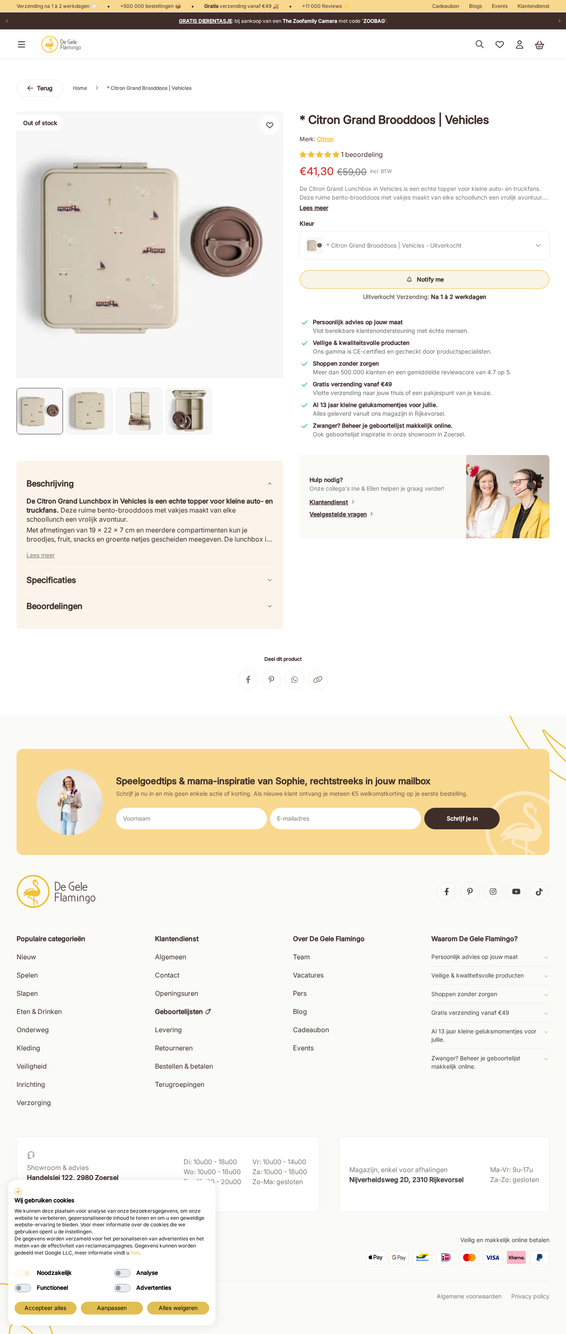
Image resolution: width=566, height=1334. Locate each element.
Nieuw (26, 957)
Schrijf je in (462, 818)
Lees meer (314, 207)
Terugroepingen (179, 1084)
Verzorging (34, 1102)
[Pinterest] (470, 891)
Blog (300, 1011)
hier (135, 1253)
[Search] (479, 44)
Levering (168, 1030)
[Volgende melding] (559, 20)
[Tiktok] (539, 891)
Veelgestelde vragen (338, 514)
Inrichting (31, 1084)
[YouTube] (516, 891)
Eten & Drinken (39, 1011)
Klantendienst (533, 6)
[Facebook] (447, 891)
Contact (167, 975)
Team (301, 957)
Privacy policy (530, 1296)
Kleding (28, 1048)
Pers (300, 993)
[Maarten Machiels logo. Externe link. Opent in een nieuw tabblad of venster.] (18, 1191)
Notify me (430, 279)
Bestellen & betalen (184, 1066)
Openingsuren (176, 993)
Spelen (27, 975)
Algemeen (170, 957)
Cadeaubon (445, 6)
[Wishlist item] (270, 125)
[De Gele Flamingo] (61, 44)
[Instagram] (493, 891)
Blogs (475, 6)
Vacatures (308, 975)
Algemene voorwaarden (469, 1296)
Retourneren (174, 1048)
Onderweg (33, 1030)
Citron (325, 138)
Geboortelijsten (179, 1011)
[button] (20, 44)
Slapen (27, 993)
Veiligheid (32, 1066)
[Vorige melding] (6, 20)
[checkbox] (23, 1273)
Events (500, 6)
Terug (45, 88)
